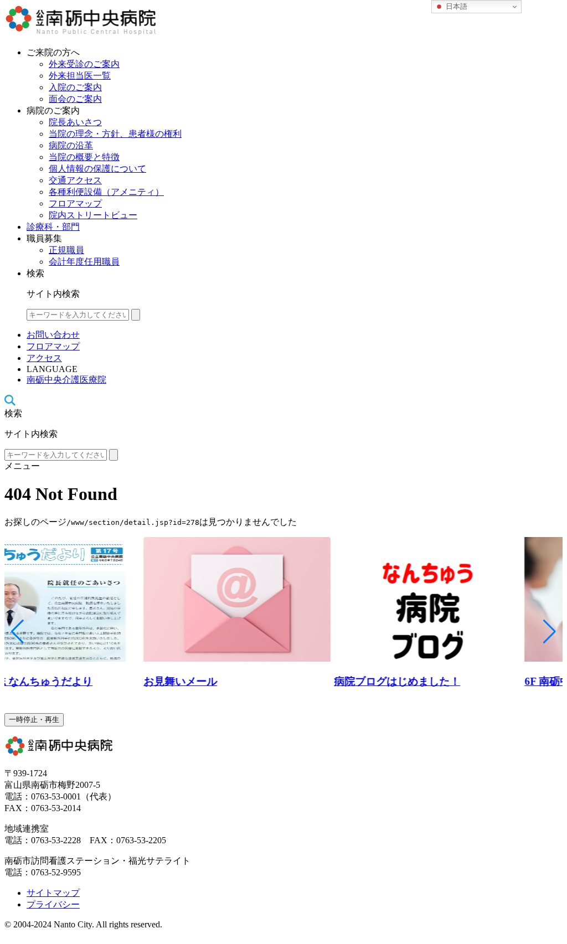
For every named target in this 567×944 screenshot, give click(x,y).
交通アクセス (75, 180)
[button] (17, 632)
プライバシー (53, 904)
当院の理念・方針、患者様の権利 (115, 133)
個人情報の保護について (97, 168)
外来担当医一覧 (80, 75)
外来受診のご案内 (84, 64)
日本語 (455, 6)
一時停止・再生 (34, 719)
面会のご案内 (75, 99)
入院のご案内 (75, 87)
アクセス (44, 358)
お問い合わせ (53, 334)
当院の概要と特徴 (84, 157)
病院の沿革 (71, 145)
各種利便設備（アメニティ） (106, 192)
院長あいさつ (75, 122)
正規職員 (66, 250)
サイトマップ (53, 892)
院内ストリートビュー (93, 215)
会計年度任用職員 (84, 261)
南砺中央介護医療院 (66, 379)
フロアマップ (75, 203)
